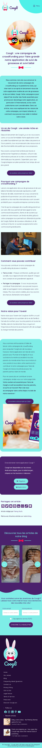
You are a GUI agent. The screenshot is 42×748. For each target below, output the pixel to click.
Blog (5, 678)
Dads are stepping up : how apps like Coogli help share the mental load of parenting (24, 731)
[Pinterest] (16, 712)
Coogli (7, 577)
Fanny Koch (18, 511)
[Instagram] (9, 712)
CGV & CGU (7, 690)
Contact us (7, 684)
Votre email (6, 608)
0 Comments (24, 724)
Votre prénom (27, 608)
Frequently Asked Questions (13, 681)
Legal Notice (8, 693)
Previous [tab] (4, 564)
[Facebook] (5, 712)
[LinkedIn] (12, 712)
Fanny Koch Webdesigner (26, 746)
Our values (7, 675)
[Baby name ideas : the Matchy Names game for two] (7, 721)
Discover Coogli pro (10, 702)
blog (29, 516)
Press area (7, 699)
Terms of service (9, 696)
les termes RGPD (26, 619)
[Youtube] (19, 712)
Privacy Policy (8, 687)
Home (5, 672)
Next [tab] (38, 564)
